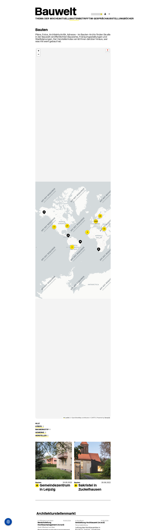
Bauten (74, 19)
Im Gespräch (98, 19)
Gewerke (40, 433)
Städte (38, 426)
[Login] (105, 14)
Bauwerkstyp (42, 430)
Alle (37, 423)
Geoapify (107, 418)
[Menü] (109, 14)
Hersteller (41, 436)
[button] (68, 235)
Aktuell (64, 19)
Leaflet (67, 418)
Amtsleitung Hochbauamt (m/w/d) (90, 523)
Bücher (129, 19)
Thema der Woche (47, 19)
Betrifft (84, 19)
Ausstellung (115, 19)
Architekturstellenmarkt (56, 514)
